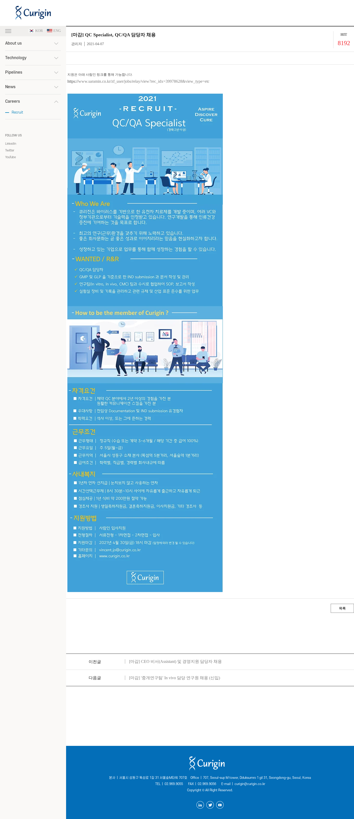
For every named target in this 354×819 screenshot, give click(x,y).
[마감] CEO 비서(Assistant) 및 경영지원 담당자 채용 (175, 661)
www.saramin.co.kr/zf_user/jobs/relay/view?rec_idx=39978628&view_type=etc (143, 81)
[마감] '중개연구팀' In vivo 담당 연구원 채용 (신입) (174, 678)
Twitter (9, 150)
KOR (39, 31)
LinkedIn (10, 143)
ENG (57, 31)
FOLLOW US (13, 135)
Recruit (17, 112)
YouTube (10, 157)
